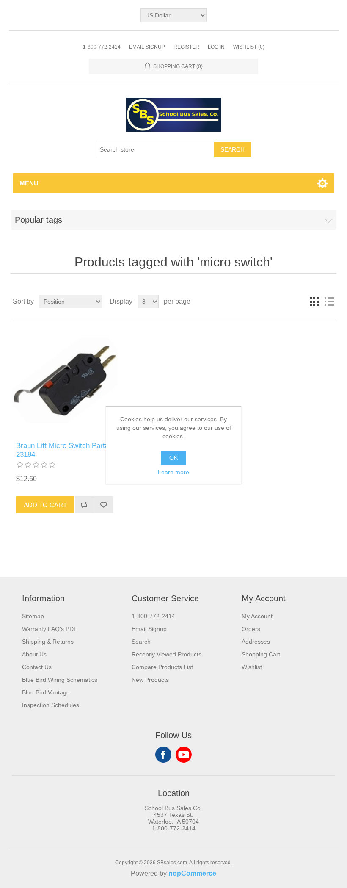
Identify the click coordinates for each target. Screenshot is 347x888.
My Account (257, 616)
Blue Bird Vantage (46, 692)
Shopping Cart (261, 654)
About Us (34, 654)
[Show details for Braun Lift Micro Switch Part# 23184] (64, 380)
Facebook (163, 755)
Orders (251, 628)
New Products (150, 679)
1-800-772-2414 (102, 47)
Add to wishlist (103, 504)
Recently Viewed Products (166, 654)
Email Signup (147, 47)
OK (173, 457)
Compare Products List (162, 667)
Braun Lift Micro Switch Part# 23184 (62, 450)
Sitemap (33, 616)
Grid (314, 301)
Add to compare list (84, 504)
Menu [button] (29, 183)
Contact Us (37, 667)
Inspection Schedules (50, 705)
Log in (216, 47)
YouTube (184, 755)
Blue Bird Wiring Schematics (59, 679)
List (329, 301)
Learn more (173, 472)
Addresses (256, 641)
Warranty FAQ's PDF (49, 628)
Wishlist (252, 667)
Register (186, 47)
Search (232, 149)
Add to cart (45, 505)
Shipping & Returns (48, 641)
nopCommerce (192, 873)
